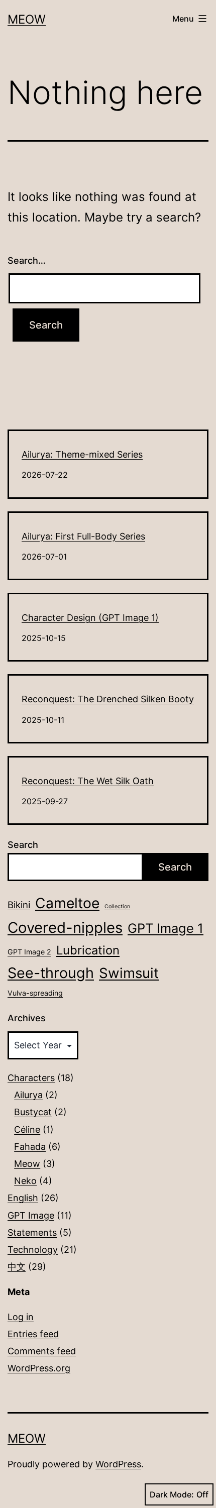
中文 (17, 1266)
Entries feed (33, 1334)
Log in (21, 1317)
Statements (32, 1232)
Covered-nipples (65, 927)
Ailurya (28, 1095)
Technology (33, 1249)
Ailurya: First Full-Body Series (83, 536)
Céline (27, 1129)
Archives (27, 1018)
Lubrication (88, 950)
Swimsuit (129, 973)
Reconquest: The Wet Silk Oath (88, 781)
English (23, 1198)
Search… (27, 260)
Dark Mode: (172, 1494)
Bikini (19, 905)
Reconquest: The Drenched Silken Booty (108, 699)
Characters (31, 1077)
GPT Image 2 (29, 951)
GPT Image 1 (165, 928)
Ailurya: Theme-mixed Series (82, 454)
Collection (117, 906)
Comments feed (42, 1351)
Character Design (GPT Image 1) (90, 617)
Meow (27, 19)
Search (23, 844)
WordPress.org (39, 1368)
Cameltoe (67, 903)
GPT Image (31, 1215)
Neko (25, 1180)
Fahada (30, 1146)
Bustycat (33, 1112)
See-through (51, 973)
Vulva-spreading (35, 993)
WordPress (118, 1464)
